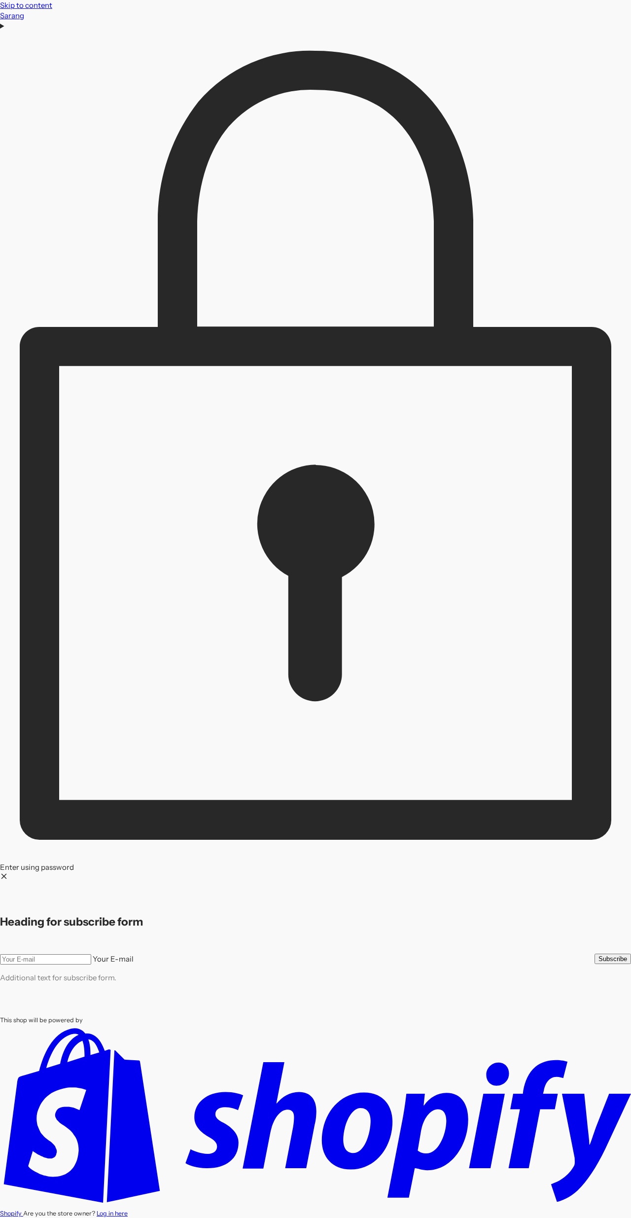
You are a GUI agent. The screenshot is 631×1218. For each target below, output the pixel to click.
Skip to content (26, 5)
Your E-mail (113, 959)
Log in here (112, 1213)
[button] (315, 452)
